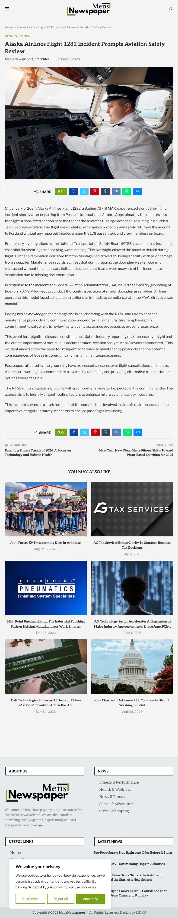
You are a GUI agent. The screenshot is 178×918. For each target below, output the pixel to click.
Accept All (90, 899)
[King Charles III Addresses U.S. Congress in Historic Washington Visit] (132, 666)
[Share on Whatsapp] (126, 191)
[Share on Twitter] (84, 191)
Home (9, 27)
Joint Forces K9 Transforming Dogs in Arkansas (45, 543)
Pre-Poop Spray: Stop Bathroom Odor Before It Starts (133, 853)
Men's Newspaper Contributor (27, 59)
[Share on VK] (116, 191)
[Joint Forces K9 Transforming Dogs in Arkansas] (46, 509)
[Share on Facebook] (73, 191)
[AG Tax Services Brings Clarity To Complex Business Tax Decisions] (132, 509)
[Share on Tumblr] (105, 191)
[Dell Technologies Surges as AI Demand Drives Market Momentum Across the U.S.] (46, 666)
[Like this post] (62, 191)
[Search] (170, 9)
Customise (30, 899)
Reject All (61, 899)
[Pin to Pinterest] (94, 191)
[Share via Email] (137, 191)
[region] (60, 884)
